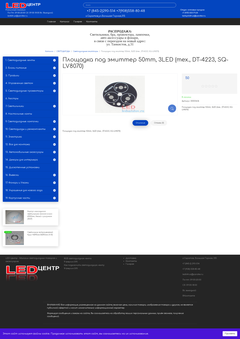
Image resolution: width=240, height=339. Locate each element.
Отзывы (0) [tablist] (159, 123)
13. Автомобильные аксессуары (24, 152)
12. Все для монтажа (18, 144)
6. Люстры (12, 98)
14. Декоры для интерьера (22, 160)
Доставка (131, 258)
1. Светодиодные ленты (20, 60)
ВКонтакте (188, 296)
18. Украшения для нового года (24, 190)
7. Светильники (15, 106)
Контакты (91, 22)
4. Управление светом (19, 83)
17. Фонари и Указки (17, 182)
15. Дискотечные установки (22, 167)
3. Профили (12, 75)
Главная (51, 22)
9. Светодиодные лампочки (22, 121)
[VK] (182, 5)
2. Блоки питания (16, 68)
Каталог (64, 22)
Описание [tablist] (140, 123)
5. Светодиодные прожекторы (24, 91)
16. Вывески (12, 175)
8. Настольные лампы (19, 114)
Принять (230, 333)
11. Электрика (14, 137)
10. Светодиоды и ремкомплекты (25, 129)
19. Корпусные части (18, 198)
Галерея (77, 22)
